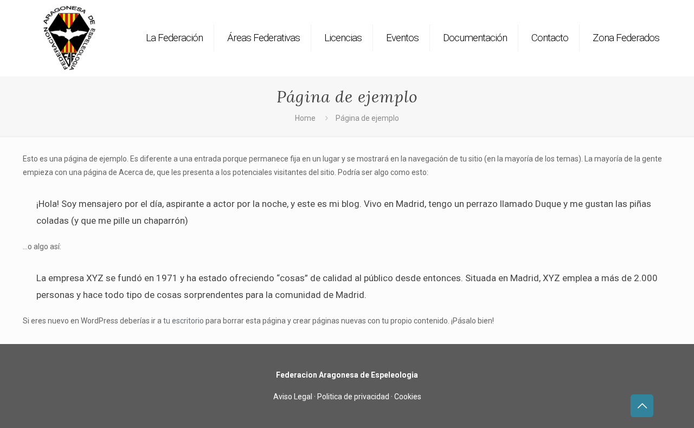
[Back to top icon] (642, 405)
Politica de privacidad (353, 396)
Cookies (407, 396)
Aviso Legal (292, 396)
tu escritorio (183, 320)
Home (305, 118)
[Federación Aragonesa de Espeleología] (69, 38)
